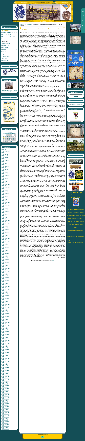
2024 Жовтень (5, 396)
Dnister (53, 260)
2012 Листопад (6, 187)
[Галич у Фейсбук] (76, 163)
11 (13, 136)
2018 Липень (5, 283)
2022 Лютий (5, 348)
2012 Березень (5, 175)
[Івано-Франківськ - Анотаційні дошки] (76, 185)
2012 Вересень (6, 184)
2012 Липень (5, 181)
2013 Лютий (5, 191)
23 (9, 139)
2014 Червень (5, 215)
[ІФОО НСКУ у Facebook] (75, 87)
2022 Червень (5, 354)
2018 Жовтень (5, 287)
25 (13, 139)
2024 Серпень (5, 393)
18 (13, 138)
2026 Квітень (5, 423)
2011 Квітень (5, 158)
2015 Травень (5, 232)
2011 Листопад (5, 169)
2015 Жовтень (5, 239)
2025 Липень (5, 409)
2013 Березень (5, 193)
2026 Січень (5, 418)
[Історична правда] (76, 181)
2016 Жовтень (5, 253)
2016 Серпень (5, 251)
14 (5, 138)
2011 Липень (5, 163)
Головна (42, 21)
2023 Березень (5, 367)
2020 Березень (5, 313)
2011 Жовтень (5, 167)
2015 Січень (5, 226)
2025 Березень (5, 403)
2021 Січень (5, 328)
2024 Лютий (5, 384)
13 (3, 138)
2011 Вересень (5, 166)
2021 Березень (5, 331)
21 (5, 139)
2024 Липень (5, 391)
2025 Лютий (5, 402)
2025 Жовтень (5, 414)
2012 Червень (5, 179)
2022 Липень (5, 355)
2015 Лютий (5, 227)
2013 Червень (5, 197)
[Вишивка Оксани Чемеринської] (75, 190)
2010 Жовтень (5, 149)
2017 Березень (5, 259)
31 (11, 141)
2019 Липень (5, 301)
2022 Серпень (5, 357)
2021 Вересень (6, 340)
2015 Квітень (5, 230)
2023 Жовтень (5, 378)
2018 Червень (5, 281)
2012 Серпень (5, 182)
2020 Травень (5, 316)
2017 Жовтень (5, 269)
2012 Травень (5, 178)
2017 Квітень (5, 260)
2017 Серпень (5, 266)
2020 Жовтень (5, 324)
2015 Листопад (6, 241)
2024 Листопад (6, 397)
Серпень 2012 (9, 132)
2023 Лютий (5, 366)
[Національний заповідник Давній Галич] (75, 168)
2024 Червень (5, 390)
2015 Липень (5, 235)
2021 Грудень (5, 345)
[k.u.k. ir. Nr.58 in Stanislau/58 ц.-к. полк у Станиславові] (79, 178)
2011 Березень (5, 157)
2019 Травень (5, 298)
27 (3, 141)
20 (3, 139)
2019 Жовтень (5, 306)
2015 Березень (5, 229)
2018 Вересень (6, 286)
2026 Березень (5, 421)
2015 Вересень (6, 238)
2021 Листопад (6, 343)
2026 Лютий (5, 420)
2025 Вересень (6, 412)
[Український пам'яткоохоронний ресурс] (75, 182)
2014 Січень (5, 208)
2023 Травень (5, 370)
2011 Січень (5, 154)
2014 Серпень (5, 218)
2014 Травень (5, 214)
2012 (25, 24)
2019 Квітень (5, 297)
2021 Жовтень (5, 342)
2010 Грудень (5, 152)
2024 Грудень (5, 399)
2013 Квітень (5, 194)
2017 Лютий (5, 257)
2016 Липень (5, 250)
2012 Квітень (5, 176)
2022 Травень (5, 352)
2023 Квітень (5, 369)
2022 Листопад (6, 361)
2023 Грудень (5, 381)
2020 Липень (5, 319)
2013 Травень (5, 196)
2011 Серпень (5, 164)
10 (11, 136)
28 (5, 141)
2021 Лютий (5, 330)
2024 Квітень (5, 387)
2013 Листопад (6, 205)
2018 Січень (5, 274)
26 (15, 139)
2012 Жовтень (5, 185)
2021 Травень (5, 334)
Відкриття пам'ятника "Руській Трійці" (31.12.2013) (9, 90)
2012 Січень (5, 172)
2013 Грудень (5, 206)
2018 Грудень (5, 290)
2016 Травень (5, 247)
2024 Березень (5, 385)
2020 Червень (5, 318)
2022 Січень (5, 346)
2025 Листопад (6, 415)
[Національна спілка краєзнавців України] (71, 178)
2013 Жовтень (5, 203)
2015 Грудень (5, 242)
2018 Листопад (6, 289)
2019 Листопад (6, 307)
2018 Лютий (5, 275)
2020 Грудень (5, 327)
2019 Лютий (5, 294)
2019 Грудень (5, 309)
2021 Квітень (5, 333)
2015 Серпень (5, 236)
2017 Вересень (6, 268)
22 (7, 139)
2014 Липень (5, 217)
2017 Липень (5, 265)
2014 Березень (5, 211)
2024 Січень (5, 382)
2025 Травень (5, 406)
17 (11, 138)
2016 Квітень (5, 245)
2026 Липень (5, 427)
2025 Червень (5, 408)
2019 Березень (5, 295)
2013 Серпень (5, 200)
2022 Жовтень (5, 360)
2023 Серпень (5, 375)
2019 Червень (5, 300)
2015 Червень (5, 233)
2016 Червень (5, 248)
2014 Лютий (5, 209)
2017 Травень (5, 262)
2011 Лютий (5, 155)
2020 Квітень (5, 315)
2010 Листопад (6, 151)
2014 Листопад (6, 223)
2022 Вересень (6, 358)
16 (9, 138)
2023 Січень (5, 364)
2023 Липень (5, 373)
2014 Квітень (5, 212)
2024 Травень (5, 388)
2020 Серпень (5, 321)
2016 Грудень (5, 254)
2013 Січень (5, 190)
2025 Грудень (5, 417)
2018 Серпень (5, 284)
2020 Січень (5, 310)
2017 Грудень (5, 272)
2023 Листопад (6, 379)
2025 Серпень (5, 411)
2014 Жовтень (5, 221)
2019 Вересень (6, 304)
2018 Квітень (5, 278)
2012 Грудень (5, 188)
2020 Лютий (5, 312)
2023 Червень (5, 372)
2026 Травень (5, 424)
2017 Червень (5, 263)
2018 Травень (5, 280)
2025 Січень (5, 400)
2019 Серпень (5, 303)
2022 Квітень (5, 351)
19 (15, 138)
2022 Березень (5, 349)
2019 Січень (5, 292)
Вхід (45, 21)
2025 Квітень (5, 405)
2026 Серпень (5, 429)
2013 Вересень (6, 202)
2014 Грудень (5, 224)
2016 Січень (5, 244)
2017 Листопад (6, 271)
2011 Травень (5, 160)
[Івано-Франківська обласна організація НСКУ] (75, 118)
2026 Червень (5, 426)
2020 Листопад (6, 325)
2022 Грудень (5, 363)
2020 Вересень (6, 322)
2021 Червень (5, 336)
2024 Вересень (6, 394)
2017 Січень (5, 256)
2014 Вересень (6, 220)
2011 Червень (5, 161)
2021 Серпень (5, 339)
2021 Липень (5, 337)
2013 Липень (5, 199)
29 (7, 141)
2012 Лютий (5, 173)
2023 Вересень (6, 376)
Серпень (29, 24)
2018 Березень (5, 277)
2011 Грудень (5, 170)
